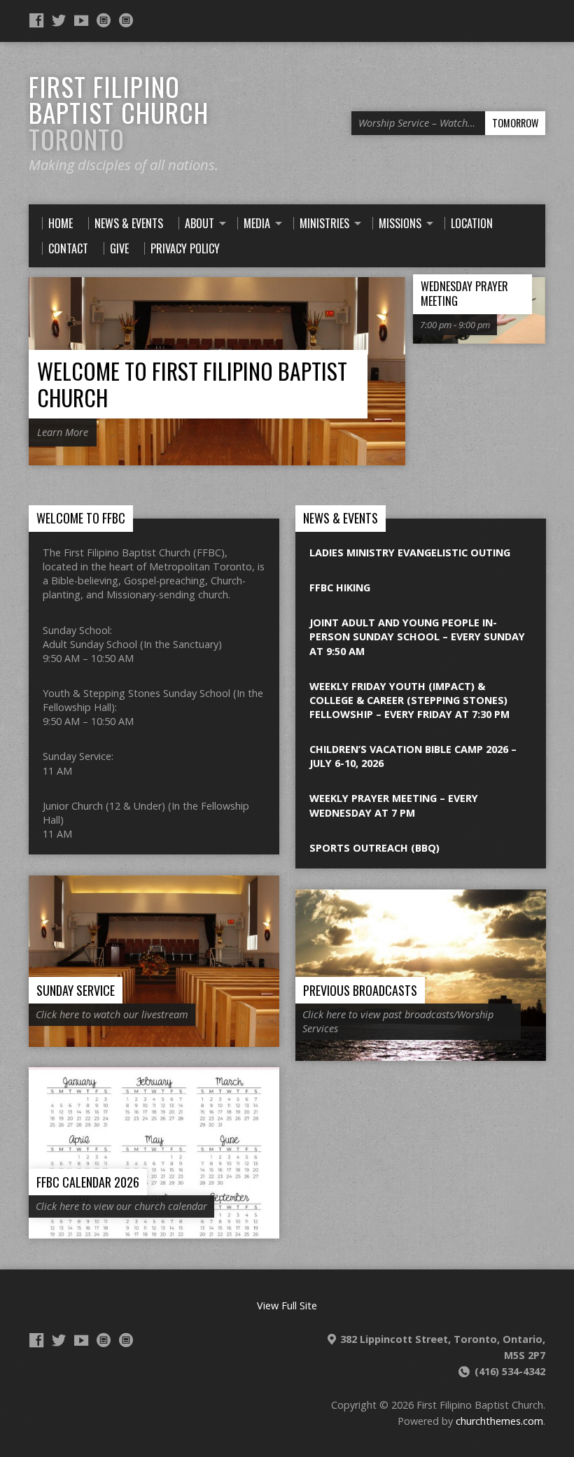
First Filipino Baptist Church (119, 112)
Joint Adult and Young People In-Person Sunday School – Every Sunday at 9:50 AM (417, 636)
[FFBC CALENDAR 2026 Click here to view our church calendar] (154, 1230)
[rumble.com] (126, 20)
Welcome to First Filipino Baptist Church (192, 384)
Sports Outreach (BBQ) (374, 847)
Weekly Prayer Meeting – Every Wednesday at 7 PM (393, 805)
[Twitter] (59, 20)
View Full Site (287, 1305)
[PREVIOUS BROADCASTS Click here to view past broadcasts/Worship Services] (420, 1053)
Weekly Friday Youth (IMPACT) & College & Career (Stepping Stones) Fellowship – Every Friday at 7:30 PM (409, 700)
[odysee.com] (104, 20)
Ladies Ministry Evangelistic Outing (409, 552)
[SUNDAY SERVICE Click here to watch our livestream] (154, 1039)
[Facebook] (36, 20)
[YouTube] (81, 20)
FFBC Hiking (339, 587)
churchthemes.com (499, 1421)
